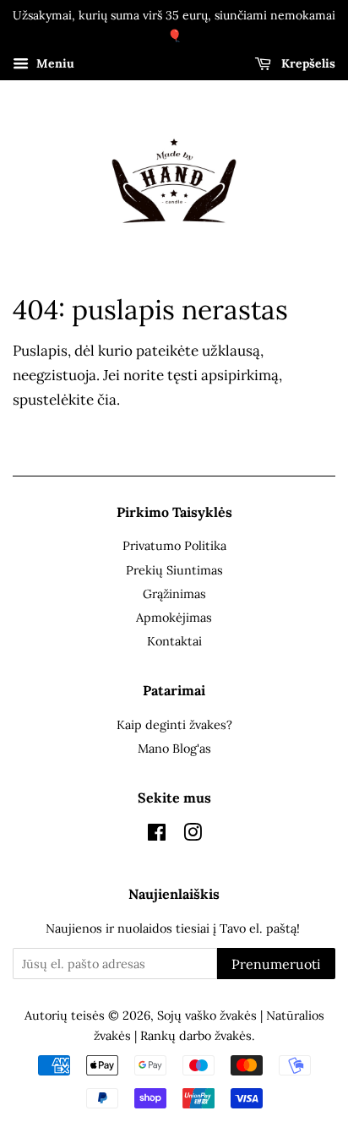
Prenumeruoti (276, 964)
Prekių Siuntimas (174, 570)
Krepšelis (306, 63)
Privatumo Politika (174, 545)
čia (107, 399)
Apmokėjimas (174, 617)
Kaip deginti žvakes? (174, 724)
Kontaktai (174, 641)
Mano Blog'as (174, 748)
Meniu (53, 63)
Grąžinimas (174, 593)
